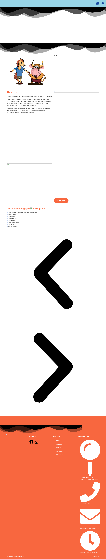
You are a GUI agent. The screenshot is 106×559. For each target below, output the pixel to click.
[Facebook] (31, 442)
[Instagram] (36, 442)
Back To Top (96, 556)
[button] (53, 274)
